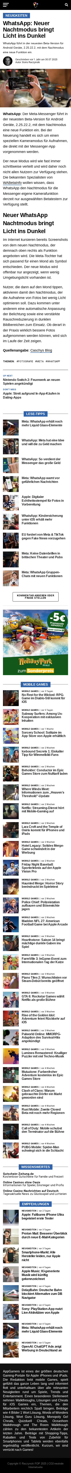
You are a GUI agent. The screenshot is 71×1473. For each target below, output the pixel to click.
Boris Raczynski (31, 62)
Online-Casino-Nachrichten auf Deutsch (31, 1191)
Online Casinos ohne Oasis (21, 1182)
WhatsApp (53, 361)
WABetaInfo (12, 183)
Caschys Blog (41, 350)
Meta (40, 361)
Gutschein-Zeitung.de (18, 1174)
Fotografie (25, 361)
